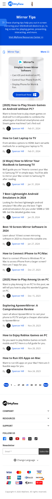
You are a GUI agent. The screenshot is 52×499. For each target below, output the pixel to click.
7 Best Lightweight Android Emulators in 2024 (20, 195)
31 (36, 385)
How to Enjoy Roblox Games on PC (25, 335)
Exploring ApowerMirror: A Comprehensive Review (20, 307)
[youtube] (17, 439)
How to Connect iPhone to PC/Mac (25, 253)
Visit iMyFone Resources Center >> (26, 37)
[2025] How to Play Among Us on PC (26, 279)
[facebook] (4, 439)
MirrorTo (28, 62)
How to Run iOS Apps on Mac (21, 358)
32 (40, 385)
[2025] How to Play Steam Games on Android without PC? (24, 107)
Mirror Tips (13, 51)
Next (46, 385)
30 (32, 385)
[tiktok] (36, 439)
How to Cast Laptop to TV (19, 138)
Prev (6, 385)
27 (19, 385)
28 (23, 385)
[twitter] (11, 439)
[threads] (29, 439)
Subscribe (44, 451)
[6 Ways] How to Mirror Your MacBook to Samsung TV (21, 162)
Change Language (26, 460)
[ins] (24, 439)
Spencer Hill (18, 128)
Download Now (23, 94)
